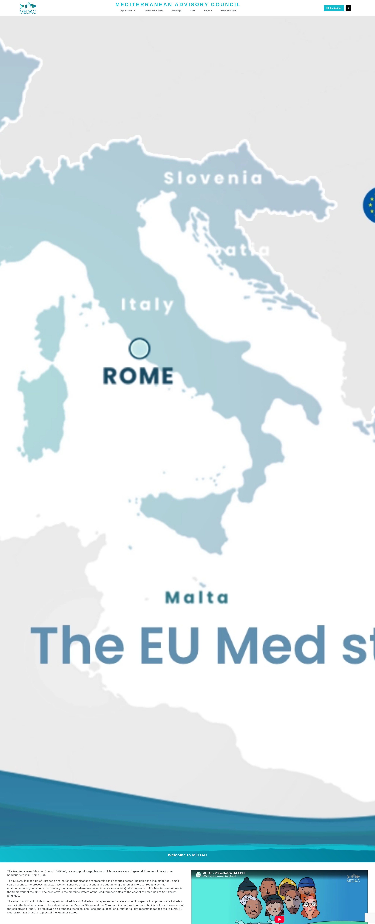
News (192, 10)
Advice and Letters (153, 10)
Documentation (229, 10)
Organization (126, 10)
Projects (208, 10)
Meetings (176, 10)
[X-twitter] (348, 8)
